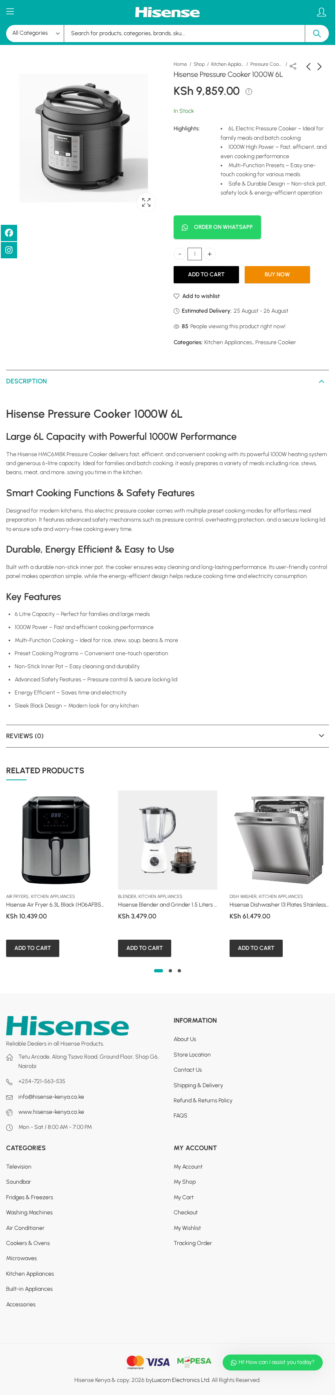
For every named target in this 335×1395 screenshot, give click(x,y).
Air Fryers (17, 896)
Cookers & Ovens (28, 1243)
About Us (185, 1039)
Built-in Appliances (29, 1288)
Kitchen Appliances (227, 64)
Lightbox (146, 202)
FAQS (181, 1115)
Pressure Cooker (266, 64)
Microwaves (21, 1258)
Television (18, 1166)
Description (26, 381)
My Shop (185, 1181)
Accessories (21, 1304)
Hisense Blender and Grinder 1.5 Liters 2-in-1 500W (182, 904)
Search (317, 33)
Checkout (186, 1212)
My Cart (184, 1197)
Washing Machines (29, 1212)
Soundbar (18, 1181)
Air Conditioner (25, 1227)
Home (180, 64)
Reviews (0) (25, 736)
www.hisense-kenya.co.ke (51, 1111)
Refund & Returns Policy (203, 1100)
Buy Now (277, 274)
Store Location (192, 1054)
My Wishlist (187, 1227)
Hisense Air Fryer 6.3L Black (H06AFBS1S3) (59, 904)
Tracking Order (193, 1243)
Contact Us (188, 1069)
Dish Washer (243, 896)
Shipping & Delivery (198, 1085)
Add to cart (206, 274)
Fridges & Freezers (29, 1197)
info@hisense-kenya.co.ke (51, 1096)
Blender (127, 896)
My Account (188, 1166)
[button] (158, 970)
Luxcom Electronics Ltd (180, 1380)
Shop (199, 64)
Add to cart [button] (32, 948)
